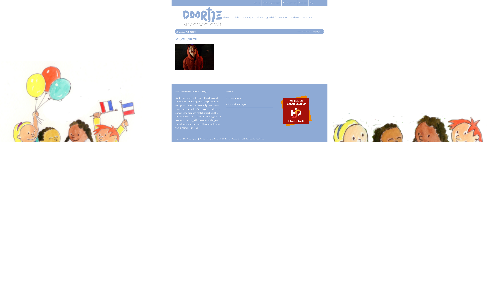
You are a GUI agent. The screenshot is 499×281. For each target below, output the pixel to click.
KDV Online (260, 139)
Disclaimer (226, 139)
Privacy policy (234, 98)
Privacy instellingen (237, 104)
